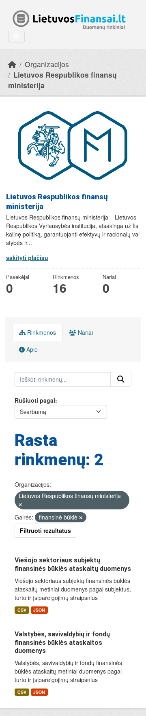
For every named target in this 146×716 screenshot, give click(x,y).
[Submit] (120, 379)
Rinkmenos (41, 332)
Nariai (84, 332)
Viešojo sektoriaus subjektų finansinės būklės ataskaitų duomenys (73, 564)
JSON (39, 610)
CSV (21, 610)
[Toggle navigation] (16, 36)
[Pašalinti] (20, 504)
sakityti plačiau (27, 257)
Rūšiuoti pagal (35, 400)
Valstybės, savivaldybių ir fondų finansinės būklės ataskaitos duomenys (62, 642)
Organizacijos (47, 64)
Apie (31, 349)
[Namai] (12, 64)
